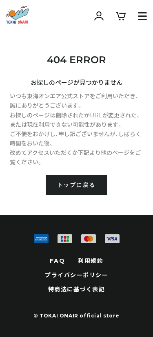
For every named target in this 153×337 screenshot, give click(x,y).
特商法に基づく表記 (76, 289)
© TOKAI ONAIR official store (76, 316)
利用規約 (90, 260)
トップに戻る (77, 184)
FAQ (57, 260)
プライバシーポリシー (76, 275)
